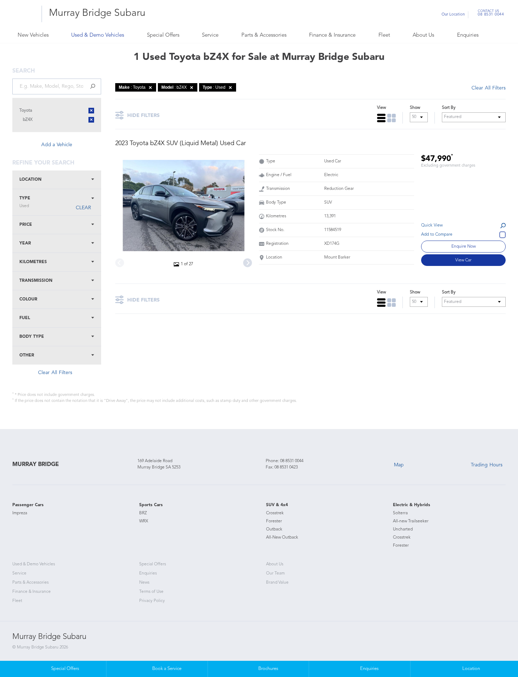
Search (493, 35)
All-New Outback (282, 537)
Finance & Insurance (332, 35)
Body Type (31, 337)
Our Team (275, 573)
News (144, 582)
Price (25, 225)
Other (26, 355)
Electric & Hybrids (411, 505)
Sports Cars (151, 505)
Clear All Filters (55, 372)
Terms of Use (151, 592)
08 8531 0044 (491, 14)
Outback (274, 529)
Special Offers (163, 35)
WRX (143, 521)
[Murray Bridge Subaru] (24, 14)
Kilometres (33, 262)
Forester (274, 521)
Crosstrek (275, 513)
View (381, 108)
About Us (423, 35)
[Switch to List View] (381, 118)
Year (25, 243)
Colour (28, 299)
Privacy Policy (152, 601)
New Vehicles (33, 35)
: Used (214, 87)
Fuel (24, 318)
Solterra (400, 513)
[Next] (247, 263)
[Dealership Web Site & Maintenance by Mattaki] (492, 643)
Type (24, 202)
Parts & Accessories (263, 35)
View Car (463, 260)
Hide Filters (143, 115)
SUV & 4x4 (277, 505)
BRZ (143, 513)
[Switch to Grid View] (391, 118)
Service (210, 35)
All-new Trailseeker (410, 521)
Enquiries (468, 35)
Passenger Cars (28, 505)
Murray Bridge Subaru (97, 13)
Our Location (453, 15)
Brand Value (277, 582)
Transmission (36, 281)
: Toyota (132, 87)
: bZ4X (174, 87)
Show (415, 108)
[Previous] (119, 263)
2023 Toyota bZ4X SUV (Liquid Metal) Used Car (180, 143)
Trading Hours (486, 464)
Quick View (432, 225)
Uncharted (403, 529)
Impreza (19, 513)
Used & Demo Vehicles (97, 35)
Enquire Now (463, 246)
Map (399, 464)
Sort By (449, 108)
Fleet (384, 35)
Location (30, 180)
